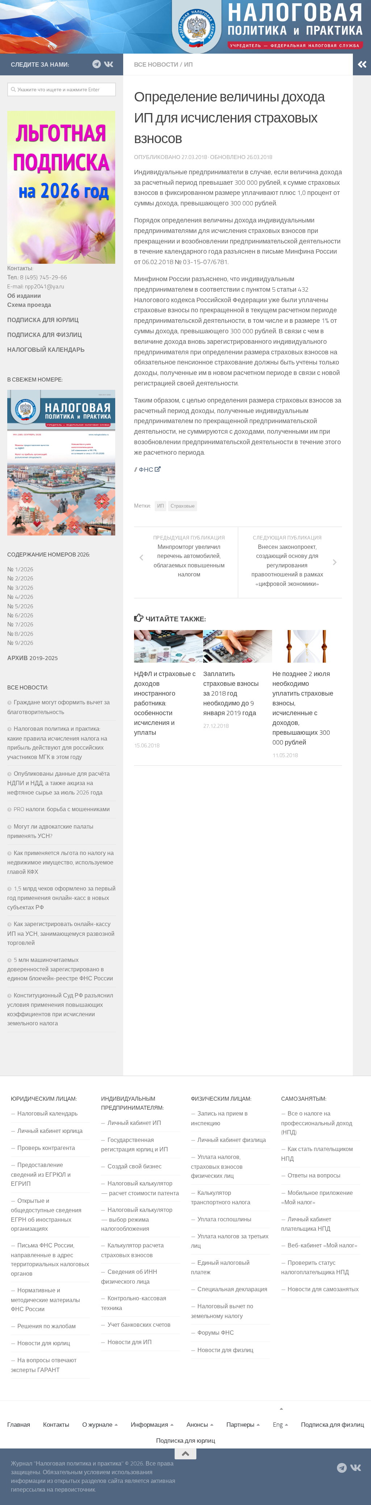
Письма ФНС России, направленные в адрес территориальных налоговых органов (50, 1259)
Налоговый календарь (47, 1113)
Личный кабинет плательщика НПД (306, 1224)
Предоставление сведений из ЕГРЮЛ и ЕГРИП (41, 1174)
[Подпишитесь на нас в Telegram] (96, 64)
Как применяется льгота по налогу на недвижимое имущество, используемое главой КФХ (60, 862)
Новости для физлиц (225, 1350)
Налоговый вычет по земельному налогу (222, 1311)
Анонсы (197, 1424)
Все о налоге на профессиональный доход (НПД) (316, 1123)
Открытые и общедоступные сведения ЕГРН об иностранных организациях (46, 1214)
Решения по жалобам (46, 1326)
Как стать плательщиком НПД (317, 1154)
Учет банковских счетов (139, 1324)
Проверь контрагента (46, 1147)
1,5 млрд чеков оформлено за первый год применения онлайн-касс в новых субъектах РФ (61, 898)
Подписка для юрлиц (185, 1440)
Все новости (156, 64)
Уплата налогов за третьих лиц (229, 1241)
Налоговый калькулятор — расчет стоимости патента (140, 1188)
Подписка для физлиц (332, 1424)
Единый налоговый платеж (220, 1267)
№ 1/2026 (20, 569)
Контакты (56, 1424)
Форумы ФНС (215, 1332)
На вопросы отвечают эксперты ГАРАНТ (43, 1365)
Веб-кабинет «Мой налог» (322, 1245)
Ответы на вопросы (314, 1175)
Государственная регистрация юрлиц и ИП (134, 1144)
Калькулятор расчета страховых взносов (132, 1250)
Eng (278, 1424)
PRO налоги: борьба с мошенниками (62, 809)
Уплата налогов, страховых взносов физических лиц (217, 1166)
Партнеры (240, 1424)
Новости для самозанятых (323, 1289)
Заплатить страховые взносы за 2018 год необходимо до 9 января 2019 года (231, 693)
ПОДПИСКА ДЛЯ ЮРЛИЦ (43, 320)
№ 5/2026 (20, 606)
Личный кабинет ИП (134, 1122)
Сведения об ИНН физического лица (129, 1276)
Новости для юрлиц (43, 1343)
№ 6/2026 (20, 615)
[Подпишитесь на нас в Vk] (108, 64)
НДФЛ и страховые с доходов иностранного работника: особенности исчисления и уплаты (165, 703)
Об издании (24, 295)
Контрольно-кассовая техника (133, 1303)
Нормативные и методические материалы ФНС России (45, 1299)
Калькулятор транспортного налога (220, 1197)
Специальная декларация (232, 1289)
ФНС (146, 469)
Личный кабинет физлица (231, 1139)
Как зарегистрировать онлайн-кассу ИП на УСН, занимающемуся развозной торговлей (60, 933)
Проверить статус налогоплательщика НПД (315, 1267)
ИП (188, 64)
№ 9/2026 (20, 642)
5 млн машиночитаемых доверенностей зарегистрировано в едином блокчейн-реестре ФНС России (60, 969)
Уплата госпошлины (224, 1219)
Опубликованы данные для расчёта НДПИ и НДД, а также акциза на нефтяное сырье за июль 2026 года (58, 783)
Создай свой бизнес (135, 1166)
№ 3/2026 (20, 587)
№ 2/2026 (20, 578)
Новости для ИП (130, 1342)
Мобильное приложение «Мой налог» (317, 1197)
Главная (18, 1424)
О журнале (97, 1424)
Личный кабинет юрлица (50, 1130)
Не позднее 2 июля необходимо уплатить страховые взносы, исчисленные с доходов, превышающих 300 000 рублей (302, 708)
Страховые (183, 506)
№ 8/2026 (20, 633)
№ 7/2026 (20, 624)
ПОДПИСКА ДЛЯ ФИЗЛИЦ (44, 334)
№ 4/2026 (20, 596)
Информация (149, 1424)
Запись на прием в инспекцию (219, 1118)
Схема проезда (29, 304)
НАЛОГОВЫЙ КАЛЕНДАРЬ (46, 349)
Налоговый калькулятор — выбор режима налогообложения (136, 1219)
